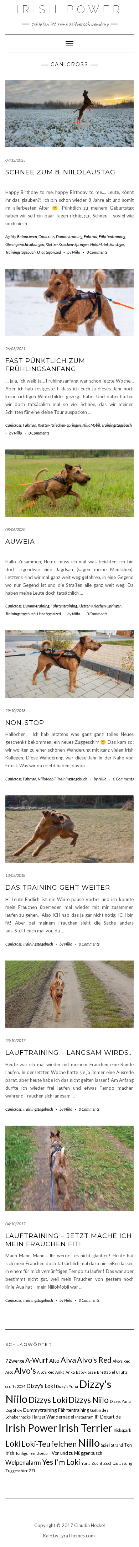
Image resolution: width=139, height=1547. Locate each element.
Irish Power (69, 9)
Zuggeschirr (16, 1470)
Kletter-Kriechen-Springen (67, 244)
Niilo (89, 1442)
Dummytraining (69, 236)
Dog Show (13, 1410)
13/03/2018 (15, 875)
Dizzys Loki (48, 1400)
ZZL (32, 1470)
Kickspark (122, 1430)
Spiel (105, 1445)
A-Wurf (36, 1360)
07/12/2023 (15, 160)
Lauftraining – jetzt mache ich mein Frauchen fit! (68, 1240)
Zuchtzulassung (117, 1463)
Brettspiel (106, 1372)
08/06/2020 (15, 529)
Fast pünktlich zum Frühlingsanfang (45, 365)
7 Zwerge (14, 1361)
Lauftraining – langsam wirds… (69, 1053)
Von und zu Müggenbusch (77, 1453)
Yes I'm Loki (61, 1461)
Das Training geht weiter (57, 887)
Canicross (46, 236)
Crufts (122, 1372)
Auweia (20, 542)
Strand (117, 1445)
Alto (54, 1360)
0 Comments (97, 252)
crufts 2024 (15, 1386)
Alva (68, 1359)
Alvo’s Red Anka (51, 1372)
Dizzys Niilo (88, 1400)
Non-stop (24, 723)
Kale (47, 1535)
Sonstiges (116, 244)
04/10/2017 (15, 1223)
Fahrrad (90, 236)
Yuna (86, 1463)
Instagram (84, 1417)
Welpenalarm (23, 1462)
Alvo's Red (94, 1360)
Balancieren (27, 236)
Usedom (43, 1453)
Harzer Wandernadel (53, 1417)
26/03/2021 (15, 348)
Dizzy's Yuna (67, 1386)
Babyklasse (86, 1372)
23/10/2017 (15, 1040)
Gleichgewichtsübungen (24, 244)
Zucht (97, 1463)
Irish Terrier (85, 1427)
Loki (12, 1443)
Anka (70, 1372)
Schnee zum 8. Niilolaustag (60, 172)
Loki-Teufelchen (49, 1443)
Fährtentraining (112, 236)
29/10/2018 (15, 710)
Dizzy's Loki (40, 1386)
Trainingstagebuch (20, 252)
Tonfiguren (25, 1453)
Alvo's (25, 1370)
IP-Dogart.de (107, 1417)
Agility (10, 236)
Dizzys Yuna (120, 1401)
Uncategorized (49, 252)
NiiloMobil (99, 244)
